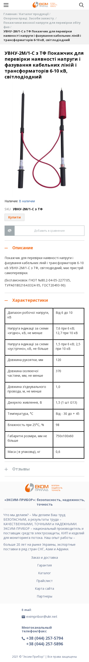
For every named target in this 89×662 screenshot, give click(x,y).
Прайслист (44, 581)
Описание (22, 247)
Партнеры (44, 596)
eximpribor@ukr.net (41, 616)
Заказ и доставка (44, 557)
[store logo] (45, 5)
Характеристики (30, 300)
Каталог (44, 573)
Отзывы (21, 469)
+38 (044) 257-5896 (44, 643)
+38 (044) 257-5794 (44, 638)
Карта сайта (44, 588)
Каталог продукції (34, 14)
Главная (10, 14)
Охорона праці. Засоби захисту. (29, 18)
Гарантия (44, 565)
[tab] (44, 247)
